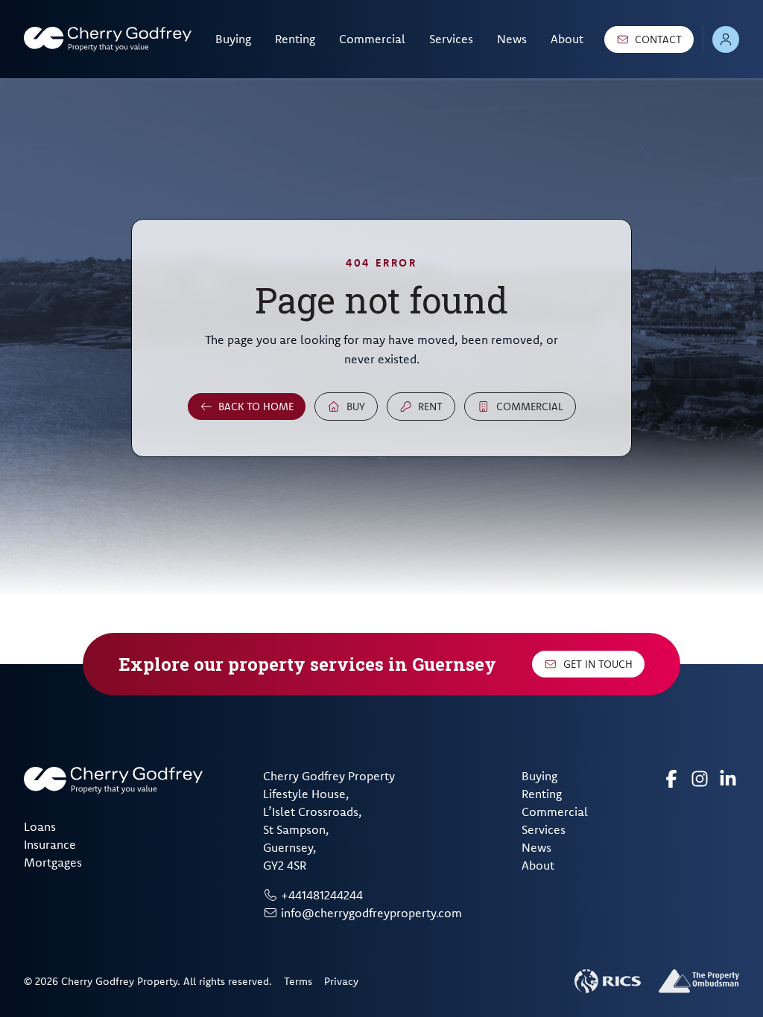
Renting (295, 38)
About (567, 38)
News (512, 38)
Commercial (372, 38)
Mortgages (53, 862)
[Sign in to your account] (725, 39)
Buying (233, 38)
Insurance (50, 844)
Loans (40, 826)
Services (451, 38)
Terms (298, 981)
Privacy (341, 981)
